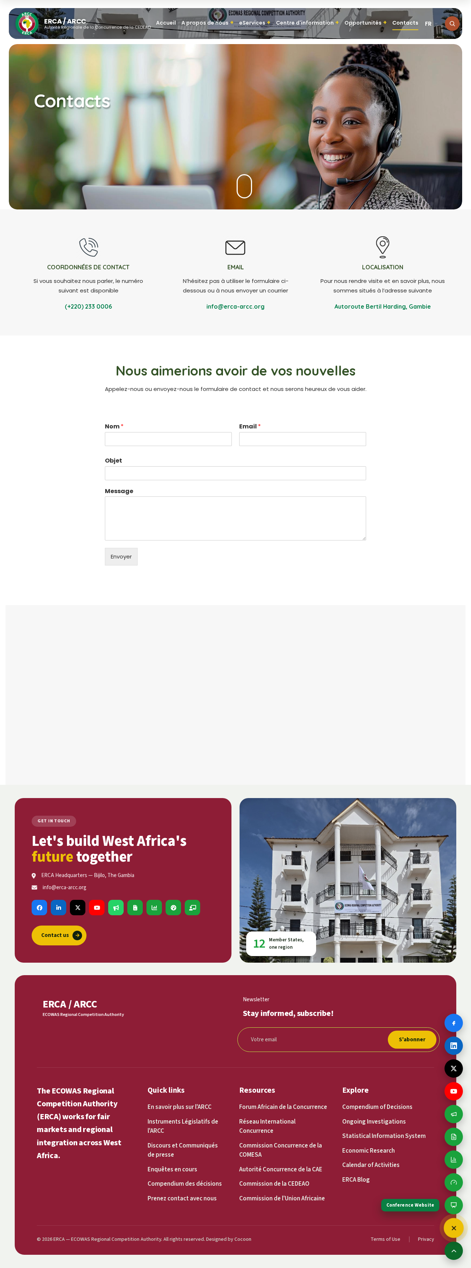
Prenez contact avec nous (182, 1198)
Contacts (405, 22)
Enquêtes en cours (172, 1169)
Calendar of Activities (371, 1165)
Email (250, 427)
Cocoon (242, 1239)
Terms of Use (385, 1239)
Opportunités (365, 22)
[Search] (452, 23)
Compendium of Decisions (377, 1107)
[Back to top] (454, 1251)
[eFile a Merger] (135, 907)
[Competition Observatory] (173, 907)
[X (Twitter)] (77, 907)
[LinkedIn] (58, 907)
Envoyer (121, 556)
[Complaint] (116, 907)
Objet (113, 461)
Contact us (60, 935)
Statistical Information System (384, 1136)
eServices (254, 22)
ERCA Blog (356, 1179)
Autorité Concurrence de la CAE (280, 1169)
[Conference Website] (192, 907)
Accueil (166, 22)
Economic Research (368, 1150)
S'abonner (412, 1040)
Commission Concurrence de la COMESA (280, 1150)
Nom (114, 427)
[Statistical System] (154, 907)
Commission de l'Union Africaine (282, 1198)
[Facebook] (39, 907)
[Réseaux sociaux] (453, 1228)
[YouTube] (97, 907)
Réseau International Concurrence (267, 1126)
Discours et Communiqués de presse (183, 1150)
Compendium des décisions (185, 1183)
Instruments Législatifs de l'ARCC (183, 1126)
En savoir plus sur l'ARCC (180, 1107)
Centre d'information (307, 22)
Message (119, 491)
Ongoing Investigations (374, 1121)
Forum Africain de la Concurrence (283, 1107)
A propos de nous (207, 22)
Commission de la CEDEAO (274, 1183)
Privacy (426, 1239)
